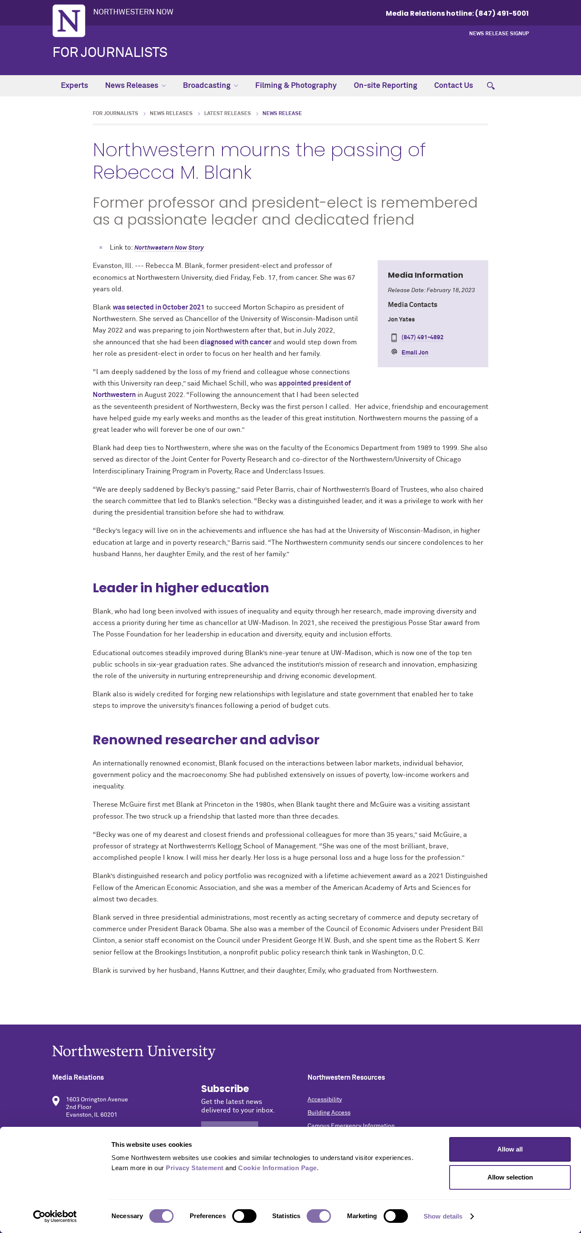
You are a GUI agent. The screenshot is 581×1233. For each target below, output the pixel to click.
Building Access (329, 1113)
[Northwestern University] (290, 1052)
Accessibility (325, 1100)
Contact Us (453, 86)
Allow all (510, 1149)
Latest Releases (227, 113)
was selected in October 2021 (159, 307)
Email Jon (415, 353)
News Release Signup (499, 34)
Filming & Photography (296, 86)
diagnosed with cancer (235, 342)
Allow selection (510, 1177)
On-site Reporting (385, 86)
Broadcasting (207, 86)
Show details (443, 1216)
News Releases (131, 86)
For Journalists (110, 53)
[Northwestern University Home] (68, 20)
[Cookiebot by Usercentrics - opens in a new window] (55, 1216)
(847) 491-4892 (423, 338)
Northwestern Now (133, 12)
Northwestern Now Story (169, 248)
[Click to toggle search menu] (490, 85)
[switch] (244, 1216)
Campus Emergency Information (351, 1126)
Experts (74, 86)
